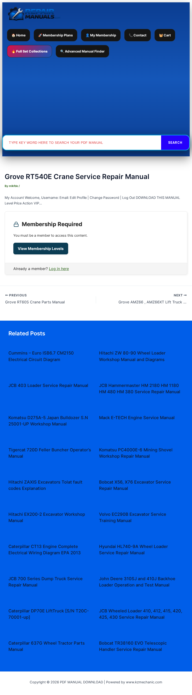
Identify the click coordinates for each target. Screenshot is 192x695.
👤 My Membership (100, 35)
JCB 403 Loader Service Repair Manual (48, 385)
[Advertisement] (96, 96)
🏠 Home (18, 35)
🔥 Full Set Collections (29, 51)
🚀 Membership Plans (55, 35)
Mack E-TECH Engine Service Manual (137, 417)
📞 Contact (137, 35)
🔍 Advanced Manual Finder (82, 51)
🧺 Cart (165, 35)
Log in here (59, 268)
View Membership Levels (41, 248)
